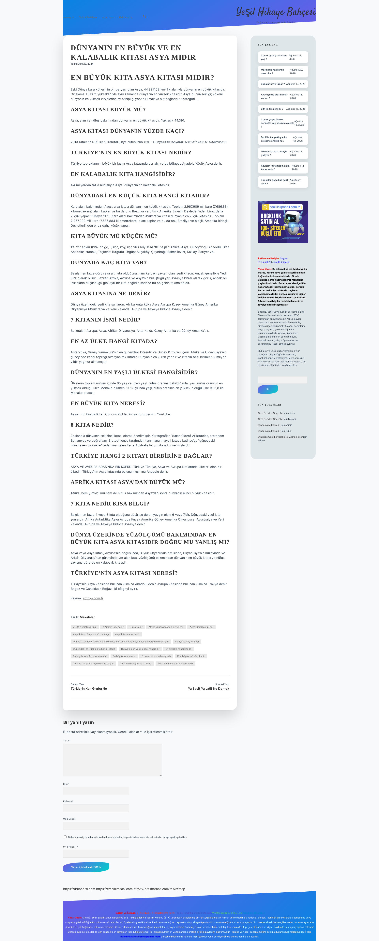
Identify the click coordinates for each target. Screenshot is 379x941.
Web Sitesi (69, 818)
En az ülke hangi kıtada (178, 648)
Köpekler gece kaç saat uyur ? (274, 181)
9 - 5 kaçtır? (70, 846)
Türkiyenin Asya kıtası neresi (136, 663)
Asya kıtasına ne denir (127, 634)
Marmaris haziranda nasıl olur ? (272, 71)
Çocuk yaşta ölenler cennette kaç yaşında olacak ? (277, 123)
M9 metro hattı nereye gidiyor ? (274, 153)
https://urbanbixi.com (79, 889)
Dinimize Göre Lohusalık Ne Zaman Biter (280, 436)
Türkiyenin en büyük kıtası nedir (175, 663)
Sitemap (179, 889)
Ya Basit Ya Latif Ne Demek (208, 688)
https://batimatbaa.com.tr (153, 889)
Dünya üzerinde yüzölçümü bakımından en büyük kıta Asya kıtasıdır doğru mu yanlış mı (121, 641)
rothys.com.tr (93, 598)
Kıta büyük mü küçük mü (191, 656)
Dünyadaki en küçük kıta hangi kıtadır (94, 648)
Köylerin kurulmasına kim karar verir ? (275, 167)
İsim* (66, 784)
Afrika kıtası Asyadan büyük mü (166, 626)
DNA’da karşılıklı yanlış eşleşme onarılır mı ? (274, 139)
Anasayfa (68, 17)
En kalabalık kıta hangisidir (156, 656)
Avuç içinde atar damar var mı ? (274, 96)
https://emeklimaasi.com (114, 889)
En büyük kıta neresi (124, 656)
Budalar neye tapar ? (273, 83)
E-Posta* (68, 801)
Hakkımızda (125, 17)
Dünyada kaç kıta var (187, 641)
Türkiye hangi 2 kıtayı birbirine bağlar (93, 663)
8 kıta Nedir (136, 626)
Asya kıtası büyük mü (201, 626)
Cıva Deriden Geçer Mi (270, 413)
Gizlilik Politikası (88, 17)
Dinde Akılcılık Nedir (269, 424)
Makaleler (87, 617)
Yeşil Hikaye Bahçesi (276, 12)
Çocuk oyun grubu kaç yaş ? (274, 57)
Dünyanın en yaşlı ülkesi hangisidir (140, 648)
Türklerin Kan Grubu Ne (89, 688)
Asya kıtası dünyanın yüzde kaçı (91, 634)
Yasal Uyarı (108, 17)
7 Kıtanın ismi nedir (113, 626)
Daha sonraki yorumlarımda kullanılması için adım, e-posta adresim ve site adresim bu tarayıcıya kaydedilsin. (128, 837)
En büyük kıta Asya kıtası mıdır (90, 656)
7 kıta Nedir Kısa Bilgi (84, 626)
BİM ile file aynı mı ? (272, 108)
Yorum (66, 740)
